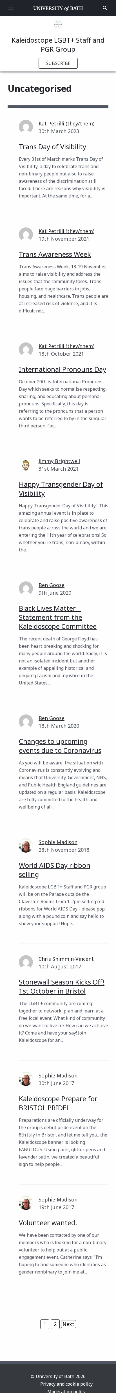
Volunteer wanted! (48, 1222)
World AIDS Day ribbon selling (54, 869)
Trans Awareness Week (55, 254)
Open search (105, 8)
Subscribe (58, 63)
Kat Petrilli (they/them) (66, 123)
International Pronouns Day (62, 369)
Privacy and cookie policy (66, 1384)
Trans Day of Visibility (52, 146)
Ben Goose (51, 585)
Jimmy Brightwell (59, 461)
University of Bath (58, 8)
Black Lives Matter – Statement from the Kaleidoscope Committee (58, 617)
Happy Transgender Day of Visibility (61, 488)
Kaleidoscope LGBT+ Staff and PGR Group (58, 44)
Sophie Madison (58, 842)
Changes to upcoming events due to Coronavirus (60, 745)
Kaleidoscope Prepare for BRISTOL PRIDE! (58, 1103)
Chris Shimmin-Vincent (66, 958)
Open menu (11, 8)
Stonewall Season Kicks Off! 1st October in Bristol (61, 986)
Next (68, 1324)
